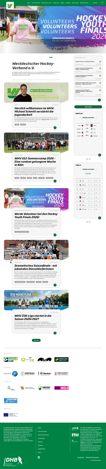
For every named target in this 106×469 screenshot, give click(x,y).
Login (39, 452)
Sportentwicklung (46, 2)
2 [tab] (49, 57)
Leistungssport (35, 2)
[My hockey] (102, 2)
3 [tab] (54, 57)
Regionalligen (88, 107)
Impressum (80, 457)
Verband (68, 2)
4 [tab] (58, 57)
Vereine (62, 2)
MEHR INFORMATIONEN (53, 47)
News (28, 2)
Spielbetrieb (75, 2)
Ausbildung (56, 2)
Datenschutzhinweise (92, 457)
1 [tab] (45, 57)
